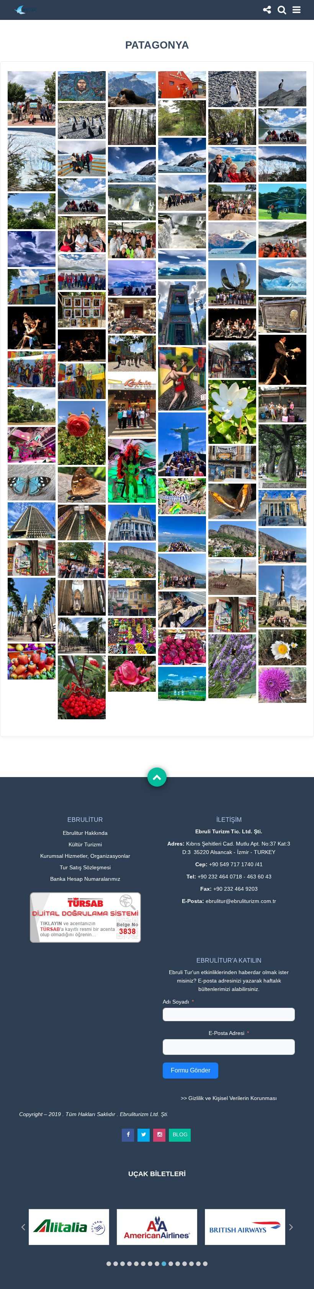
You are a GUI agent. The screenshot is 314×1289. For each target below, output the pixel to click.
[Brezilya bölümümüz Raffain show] (132, 471)
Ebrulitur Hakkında (85, 833)
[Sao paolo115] (32, 662)
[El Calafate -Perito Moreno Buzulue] (232, 127)
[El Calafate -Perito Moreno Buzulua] (32, 160)
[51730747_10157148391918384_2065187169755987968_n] (32, 327)
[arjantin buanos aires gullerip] (282, 456)
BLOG (180, 1133)
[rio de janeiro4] (82, 523)
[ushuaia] (182, 84)
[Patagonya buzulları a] (32, 249)
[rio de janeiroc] (282, 546)
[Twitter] (144, 1132)
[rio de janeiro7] (132, 523)
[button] (108, 1263)
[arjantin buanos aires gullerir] (82, 433)
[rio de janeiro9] (182, 534)
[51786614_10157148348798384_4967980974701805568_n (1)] (82, 345)
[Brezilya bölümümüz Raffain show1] (32, 445)
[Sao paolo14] (32, 558)
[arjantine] (232, 360)
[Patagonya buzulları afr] (282, 277)
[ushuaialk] (182, 118)
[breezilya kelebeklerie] (232, 502)
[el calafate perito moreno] (182, 193)
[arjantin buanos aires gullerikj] (282, 405)
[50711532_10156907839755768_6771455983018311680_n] (232, 165)
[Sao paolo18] (32, 610)
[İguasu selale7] (232, 202)
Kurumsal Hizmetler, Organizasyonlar (85, 856)
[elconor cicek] (82, 687)
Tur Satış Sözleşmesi (85, 867)
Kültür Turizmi (85, 844)
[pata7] (132, 165)
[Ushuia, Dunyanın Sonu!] (32, 98)
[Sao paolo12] (182, 609)
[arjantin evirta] (282, 315)
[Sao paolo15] (82, 635)
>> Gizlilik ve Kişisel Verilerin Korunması (229, 1098)
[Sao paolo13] (132, 598)
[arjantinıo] (182, 379)
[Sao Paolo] (82, 560)
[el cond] (282, 647)
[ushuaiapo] (282, 126)
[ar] (182, 313)
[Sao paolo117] (182, 684)
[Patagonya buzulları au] (132, 278)
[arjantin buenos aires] (82, 310)
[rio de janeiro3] (32, 520)
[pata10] (232, 240)
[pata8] (182, 155)
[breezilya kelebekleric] (32, 482)
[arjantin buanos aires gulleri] (232, 412)
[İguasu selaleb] (32, 211)
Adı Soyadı (176, 1002)
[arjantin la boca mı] (132, 316)
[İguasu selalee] (82, 234)
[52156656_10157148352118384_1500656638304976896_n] (282, 360)
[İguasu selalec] (182, 231)
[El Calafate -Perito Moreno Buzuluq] (282, 164)
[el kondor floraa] (282, 685)
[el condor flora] (232, 666)
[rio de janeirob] (232, 539)
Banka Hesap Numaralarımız (85, 879)
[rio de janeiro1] (282, 508)
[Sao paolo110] (282, 596)
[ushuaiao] (82, 121)
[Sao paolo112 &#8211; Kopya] (132, 636)
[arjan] (32, 287)
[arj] (232, 283)
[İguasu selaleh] (132, 240)
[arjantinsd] (232, 464)
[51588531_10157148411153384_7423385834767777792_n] (232, 324)
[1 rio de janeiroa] (182, 444)
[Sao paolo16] (82, 598)
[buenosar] (82, 381)
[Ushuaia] (82, 86)
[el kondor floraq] (132, 674)
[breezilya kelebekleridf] (182, 496)
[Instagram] (159, 1132)
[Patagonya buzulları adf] (182, 264)
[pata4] (82, 272)
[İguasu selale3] (282, 202)
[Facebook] (128, 1132)
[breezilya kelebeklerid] (82, 485)
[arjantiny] (32, 369)
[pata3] (82, 196)
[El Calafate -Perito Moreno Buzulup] (82, 159)
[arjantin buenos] (132, 354)
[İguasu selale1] (132, 202)
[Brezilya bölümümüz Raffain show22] (132, 405)
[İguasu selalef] (282, 239)
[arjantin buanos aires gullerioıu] (32, 407)
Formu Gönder (190, 1070)
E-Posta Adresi (226, 1033)
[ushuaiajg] (132, 127)
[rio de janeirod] (232, 577)
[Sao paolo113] (182, 647)
